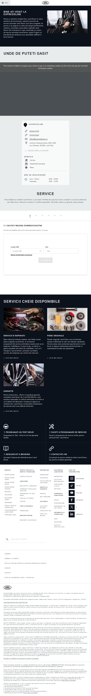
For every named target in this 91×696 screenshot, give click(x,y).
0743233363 (34, 135)
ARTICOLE (57, 489)
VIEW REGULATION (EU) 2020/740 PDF (15, 602)
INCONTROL (44, 478)
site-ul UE (42, 654)
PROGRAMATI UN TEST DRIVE (27, 494)
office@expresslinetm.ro (39, 139)
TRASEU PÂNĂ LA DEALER (38, 150)
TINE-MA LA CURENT (27, 498)
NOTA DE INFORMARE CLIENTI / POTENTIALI (19, 577)
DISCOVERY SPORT (8, 498)
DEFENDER (8, 502)
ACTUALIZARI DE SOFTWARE (45, 481)
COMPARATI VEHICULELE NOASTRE (28, 490)
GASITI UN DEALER (43, 514)
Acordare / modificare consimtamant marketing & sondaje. (21, 658)
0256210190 (34, 131)
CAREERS (8, 554)
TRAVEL (56, 500)
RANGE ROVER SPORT (9, 478)
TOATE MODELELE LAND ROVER (11, 511)
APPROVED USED (10, 515)
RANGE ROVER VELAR (9, 483)
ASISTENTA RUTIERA (44, 507)
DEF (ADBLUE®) (45, 496)
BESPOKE (8, 491)
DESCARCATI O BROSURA (28, 486)
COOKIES (8, 568)
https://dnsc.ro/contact (68, 680)
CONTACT (8, 573)
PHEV (55, 519)
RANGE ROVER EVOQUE (9, 488)
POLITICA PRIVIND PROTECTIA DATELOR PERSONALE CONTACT (26, 563)
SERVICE (43, 493)
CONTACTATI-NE (45, 510)
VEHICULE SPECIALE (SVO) (59, 526)
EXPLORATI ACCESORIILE (28, 520)
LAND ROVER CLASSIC (58, 485)
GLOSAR (22, 501)
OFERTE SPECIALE (26, 476)
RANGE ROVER (9, 474)
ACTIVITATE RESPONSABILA (59, 480)
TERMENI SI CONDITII (12, 558)
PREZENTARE (24, 510)
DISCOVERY (8, 495)
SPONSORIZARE (59, 503)
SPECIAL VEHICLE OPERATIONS (10, 506)
